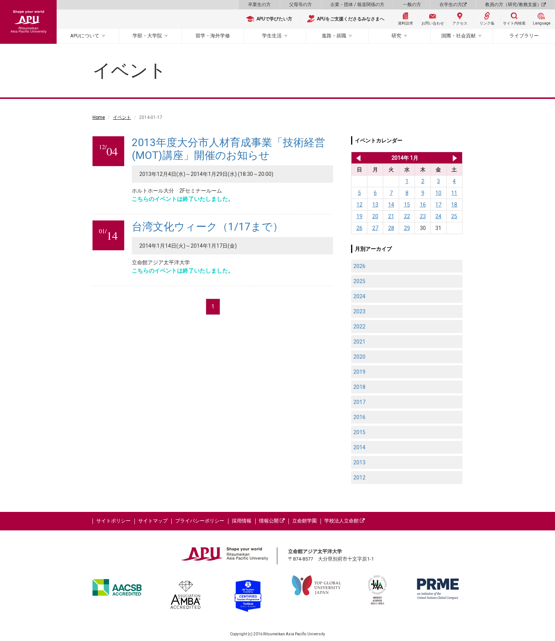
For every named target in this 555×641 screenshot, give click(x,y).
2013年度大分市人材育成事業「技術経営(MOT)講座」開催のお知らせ (228, 149)
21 (391, 216)
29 (407, 228)
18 (454, 205)
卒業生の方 (259, 4)
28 (391, 228)
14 (391, 205)
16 (423, 205)
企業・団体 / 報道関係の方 (357, 4)
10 (438, 193)
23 (423, 216)
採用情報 (241, 521)
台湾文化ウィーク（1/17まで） (207, 226)
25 (454, 216)
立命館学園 (304, 521)
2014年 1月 (405, 158)
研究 (396, 36)
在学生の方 (450, 4)
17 (438, 205)
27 (375, 228)
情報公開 (269, 521)
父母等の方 (300, 4)
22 (407, 216)
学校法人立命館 (342, 521)
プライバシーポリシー (199, 521)
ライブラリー (524, 36)
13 (375, 205)
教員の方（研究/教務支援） (513, 4)
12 (359, 205)
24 (438, 216)
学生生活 (272, 36)
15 (407, 205)
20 (375, 216)
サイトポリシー (113, 521)
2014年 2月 (454, 158)
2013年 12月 (357, 158)
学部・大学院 (147, 36)
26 (359, 228)
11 (454, 193)
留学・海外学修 (213, 36)
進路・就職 (334, 36)
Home (98, 117)
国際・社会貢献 (458, 36)
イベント (122, 117)
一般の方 (412, 4)
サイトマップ (153, 521)
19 (359, 216)
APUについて (84, 36)
